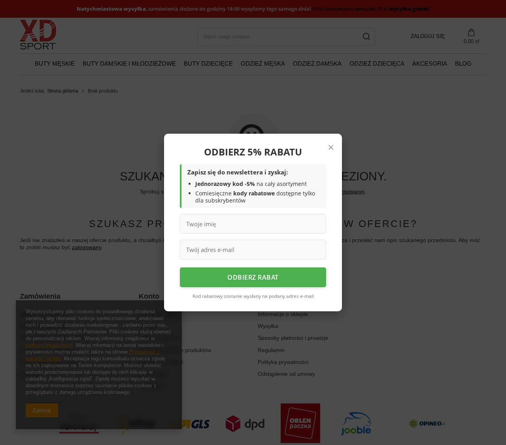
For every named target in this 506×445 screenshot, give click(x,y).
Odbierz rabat (253, 277)
